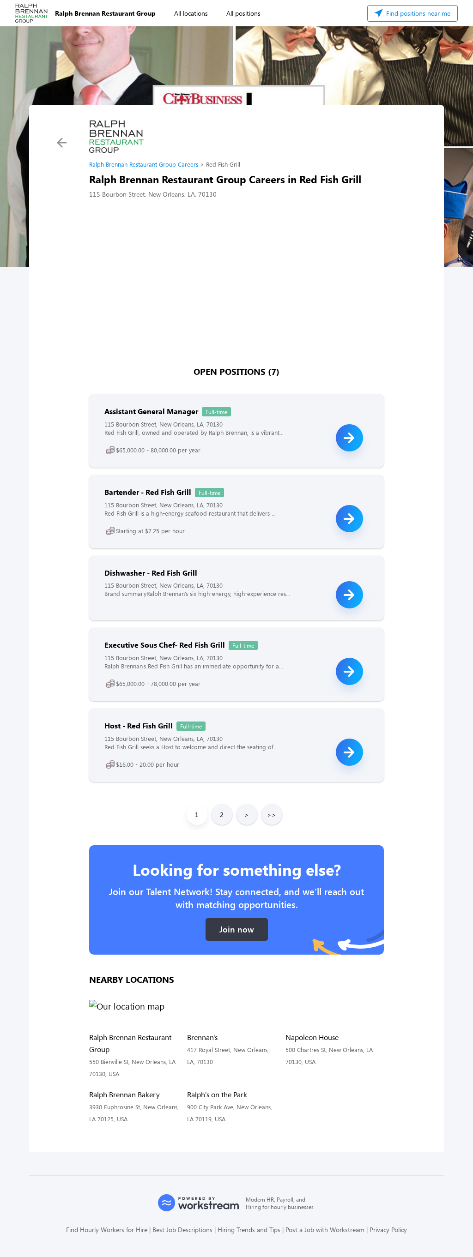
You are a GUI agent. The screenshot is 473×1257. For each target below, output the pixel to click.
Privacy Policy (388, 1229)
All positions (243, 13)
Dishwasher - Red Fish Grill (150, 572)
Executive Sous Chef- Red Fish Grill (164, 645)
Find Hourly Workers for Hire (106, 1229)
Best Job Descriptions (182, 1229)
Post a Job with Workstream (324, 1229)
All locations (191, 13)
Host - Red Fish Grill (138, 725)
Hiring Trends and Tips (249, 1229)
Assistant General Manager (151, 411)
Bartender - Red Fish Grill (147, 492)
